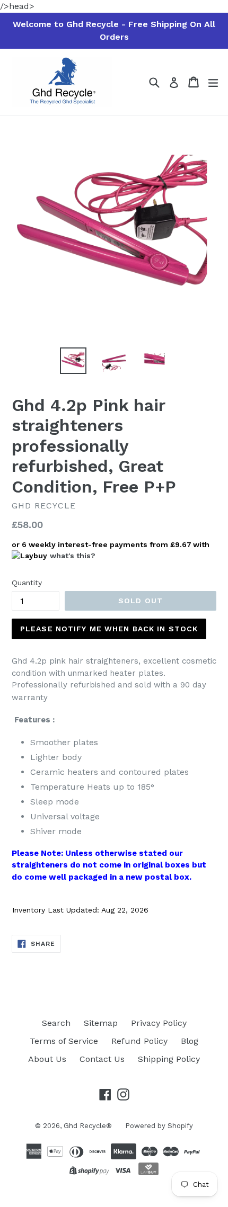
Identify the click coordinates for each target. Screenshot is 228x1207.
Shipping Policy (169, 1059)
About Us (47, 1059)
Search (56, 1023)
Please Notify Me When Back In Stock (109, 628)
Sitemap (101, 1023)
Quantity (27, 582)
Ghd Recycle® (88, 1126)
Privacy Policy (159, 1023)
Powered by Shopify (159, 1126)
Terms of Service (64, 1041)
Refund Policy (139, 1041)
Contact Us (102, 1059)
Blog (189, 1041)
